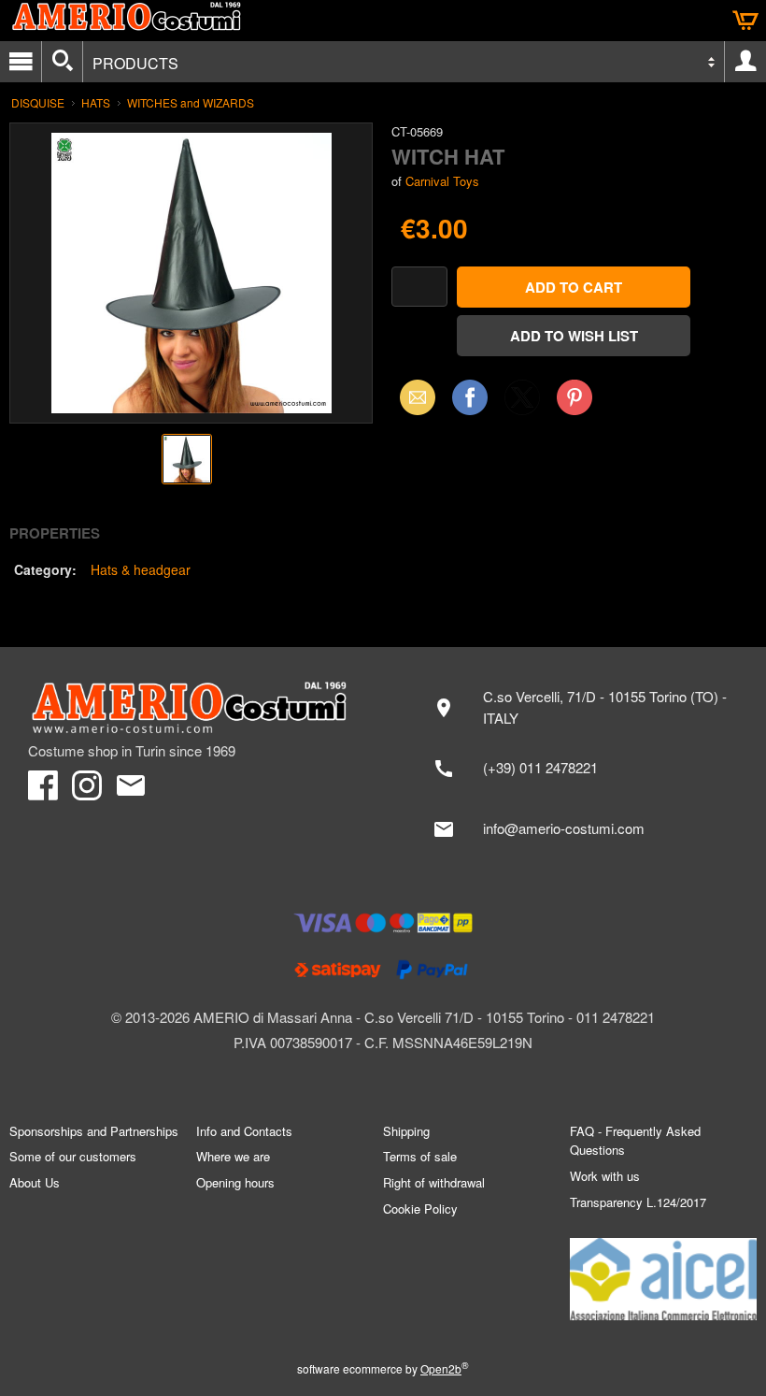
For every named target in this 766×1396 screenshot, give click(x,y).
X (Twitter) (522, 403)
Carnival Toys (442, 181)
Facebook (469, 397)
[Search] (62, 61)
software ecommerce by (383, 1368)
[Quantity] (419, 286)
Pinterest (574, 397)
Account (745, 61)
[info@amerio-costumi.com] (579, 829)
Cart (745, 20)
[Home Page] (196, 708)
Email (412, 397)
